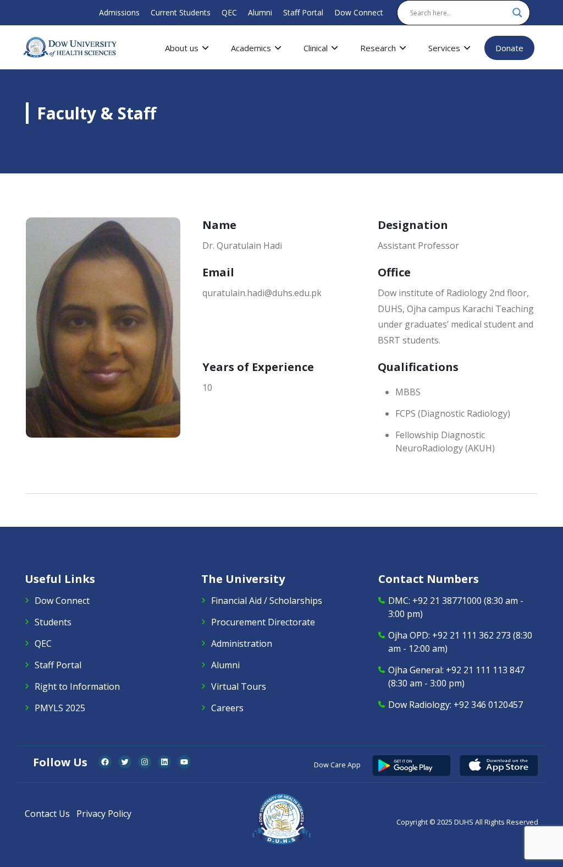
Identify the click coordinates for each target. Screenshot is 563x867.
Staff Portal (303, 12)
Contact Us (47, 814)
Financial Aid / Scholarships (266, 601)
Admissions (119, 12)
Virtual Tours (238, 686)
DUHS (463, 822)
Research (378, 47)
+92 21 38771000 (447, 601)
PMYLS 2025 (60, 708)
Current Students (181, 12)
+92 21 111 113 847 (485, 670)
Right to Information (77, 686)
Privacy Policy (103, 814)
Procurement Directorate (263, 622)
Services (444, 47)
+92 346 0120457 (488, 705)
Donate (509, 47)
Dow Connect (358, 12)
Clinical (315, 47)
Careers (227, 708)
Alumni (260, 12)
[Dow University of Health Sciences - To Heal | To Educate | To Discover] (70, 47)
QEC (229, 12)
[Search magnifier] (517, 12)
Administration (241, 643)
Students (53, 622)
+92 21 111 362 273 (471, 635)
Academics (251, 47)
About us (181, 47)
